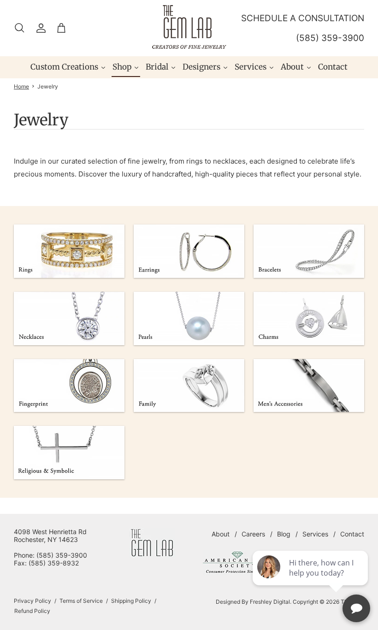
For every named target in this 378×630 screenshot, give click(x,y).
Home (21, 86)
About (221, 534)
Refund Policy (32, 610)
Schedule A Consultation (302, 18)
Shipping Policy (131, 600)
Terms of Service (81, 600)
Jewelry (47, 86)
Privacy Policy (32, 600)
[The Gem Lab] (189, 27)
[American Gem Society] (237, 573)
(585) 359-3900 (330, 38)
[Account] (39, 28)
